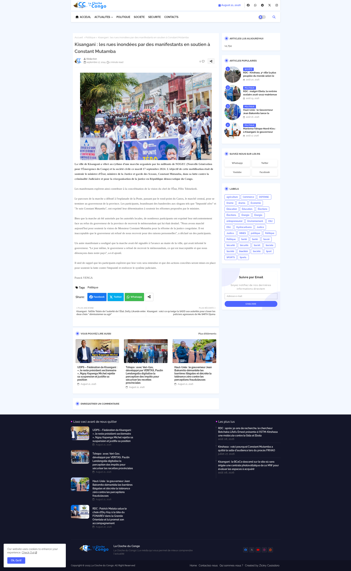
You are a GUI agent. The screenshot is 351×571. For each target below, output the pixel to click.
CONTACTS (171, 17)
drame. (242, 203)
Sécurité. (244, 245)
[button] (274, 17)
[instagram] (276, 5)
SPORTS (231, 257)
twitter (264, 163)
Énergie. (258, 215)
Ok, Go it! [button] (16, 560)
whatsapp (237, 163)
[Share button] (149, 297)
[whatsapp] (255, 5)
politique (255, 233)
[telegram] (262, 5)
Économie (256, 203)
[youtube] (258, 549)
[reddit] (270, 549)
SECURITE (154, 17)
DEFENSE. (264, 197)
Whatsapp (136, 296)
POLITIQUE (123, 17)
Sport (268, 251)
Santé (244, 239)
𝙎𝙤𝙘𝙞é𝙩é (243, 251)
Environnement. (255, 221)
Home (193, 565)
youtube (237, 172)
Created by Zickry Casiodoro (262, 565)
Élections (262, 209)
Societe (269, 245)
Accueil (79, 37)
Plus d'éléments (207, 333)
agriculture (232, 197)
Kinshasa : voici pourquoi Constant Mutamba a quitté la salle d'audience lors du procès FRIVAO (246, 448)
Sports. (243, 257)
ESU (270, 221)
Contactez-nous (208, 565)
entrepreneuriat (234, 221)
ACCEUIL (85, 17)
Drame (230, 203)
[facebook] (248, 5)
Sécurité (231, 245)
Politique (90, 37)
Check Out (28, 552)
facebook (265, 172)
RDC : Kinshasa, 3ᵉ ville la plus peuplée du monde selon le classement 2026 (259, 76)
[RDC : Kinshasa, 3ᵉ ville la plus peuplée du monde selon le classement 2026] (232, 74)
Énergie (245, 215)
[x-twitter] (269, 5)
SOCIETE (139, 17)
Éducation (232, 209)
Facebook (99, 296)
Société (230, 251)
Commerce (248, 197)
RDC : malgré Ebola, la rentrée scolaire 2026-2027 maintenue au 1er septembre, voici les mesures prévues (260, 96)
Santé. (255, 239)
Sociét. (257, 245)
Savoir (266, 239)
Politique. (231, 239)
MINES (242, 233)
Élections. (232, 215)
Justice (260, 227)
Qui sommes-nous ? (231, 565)
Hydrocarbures (244, 227)
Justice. (230, 233)
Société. (257, 251)
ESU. (229, 227)
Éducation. (247, 209)
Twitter (118, 296)
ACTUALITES (102, 17)
